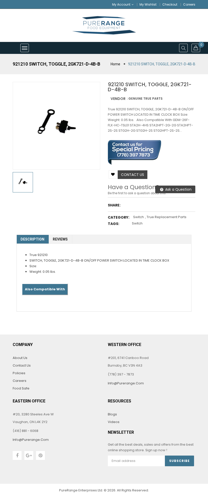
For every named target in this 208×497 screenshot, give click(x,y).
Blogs (112, 414)
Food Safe (21, 388)
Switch (138, 217)
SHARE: (114, 205)
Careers (189, 4)
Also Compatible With (45, 289)
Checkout (169, 4)
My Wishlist (148, 4)
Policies (19, 373)
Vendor (118, 98)
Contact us (132, 174)
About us (20, 357)
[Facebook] (17, 455)
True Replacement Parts (166, 217)
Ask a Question (178, 189)
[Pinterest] (40, 455)
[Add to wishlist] (113, 174)
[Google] (28, 455)
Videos (113, 421)
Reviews (60, 239)
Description (32, 239)
